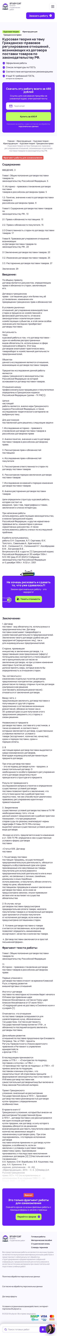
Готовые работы (38, 1236)
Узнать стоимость (30, 599)
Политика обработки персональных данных (21, 1276)
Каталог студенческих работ (15, 7)
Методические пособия (41, 1240)
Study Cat (15, 3)
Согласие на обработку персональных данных (22, 1286)
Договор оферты (9, 1296)
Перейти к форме (27, 1216)
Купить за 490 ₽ (28, 116)
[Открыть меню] (52, 6)
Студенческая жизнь (40, 1243)
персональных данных (29, 126)
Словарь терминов (39, 1247)
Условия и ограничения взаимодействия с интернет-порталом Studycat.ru (25, 1307)
